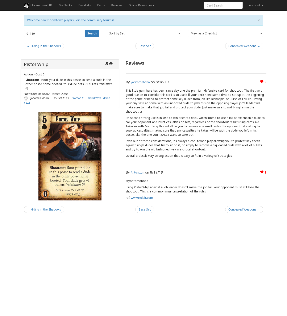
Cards (101, 5)
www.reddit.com (142, 198)
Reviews (116, 5)
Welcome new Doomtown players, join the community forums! (70, 20)
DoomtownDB (41, 5)
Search (92, 33)
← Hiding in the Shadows (44, 46)
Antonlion (137, 172)
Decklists (84, 5)
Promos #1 (78, 98)
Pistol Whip (36, 64)
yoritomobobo (140, 82)
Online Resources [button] (140, 5)
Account (255, 5)
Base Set (144, 46)
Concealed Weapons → (244, 46)
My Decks (65, 5)
